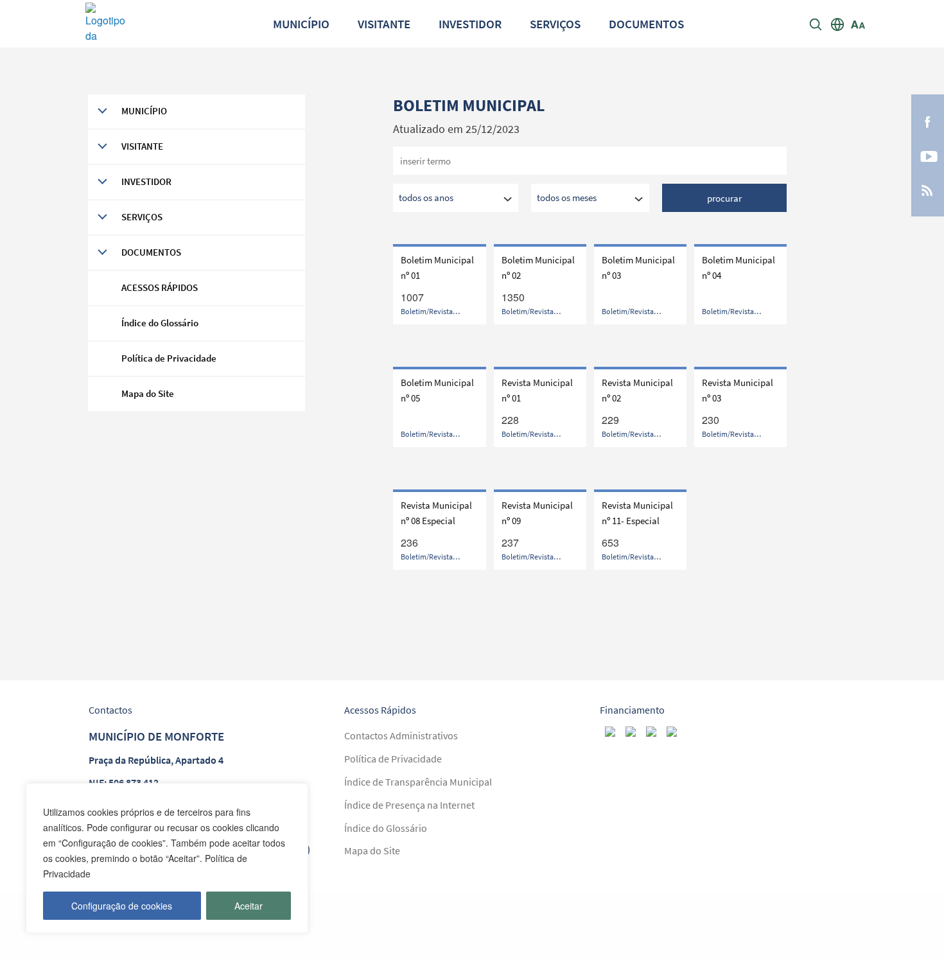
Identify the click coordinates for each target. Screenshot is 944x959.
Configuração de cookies (121, 905)
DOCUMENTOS (646, 23)
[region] (167, 858)
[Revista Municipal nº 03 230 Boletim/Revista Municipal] (740, 455)
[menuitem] (301, 23)
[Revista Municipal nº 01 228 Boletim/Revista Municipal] (540, 455)
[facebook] (927, 120)
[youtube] (927, 155)
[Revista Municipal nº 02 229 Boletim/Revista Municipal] (640, 455)
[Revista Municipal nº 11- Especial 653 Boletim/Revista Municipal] (640, 578)
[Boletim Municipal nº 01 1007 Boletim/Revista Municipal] (439, 333)
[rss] (927, 189)
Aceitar (248, 905)
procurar (724, 198)
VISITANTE (384, 23)
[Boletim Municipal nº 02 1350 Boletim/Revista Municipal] (540, 333)
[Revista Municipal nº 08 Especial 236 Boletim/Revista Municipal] (439, 578)
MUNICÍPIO (301, 23)
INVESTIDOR (470, 23)
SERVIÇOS (555, 23)
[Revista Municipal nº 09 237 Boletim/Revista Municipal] (540, 578)
